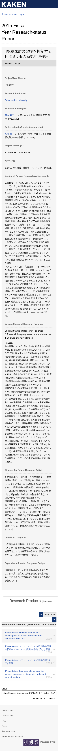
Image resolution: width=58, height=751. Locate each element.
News (4, 726)
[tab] (30, 600)
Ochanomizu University (16, 100)
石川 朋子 (9, 134)
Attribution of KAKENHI (13, 736)
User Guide (7, 715)
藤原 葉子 (9, 115)
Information (7, 710)
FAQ (4, 721)
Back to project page (13, 14)
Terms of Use (8, 731)
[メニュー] (54, 4)
